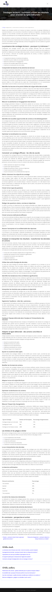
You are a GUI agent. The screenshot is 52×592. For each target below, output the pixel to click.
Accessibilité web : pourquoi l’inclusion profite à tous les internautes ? (19, 573)
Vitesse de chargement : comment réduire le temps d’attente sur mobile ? (38, 538)
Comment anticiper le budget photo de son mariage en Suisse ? (17, 559)
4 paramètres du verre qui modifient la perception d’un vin (16, 554)
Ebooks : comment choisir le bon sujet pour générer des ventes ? (13, 538)
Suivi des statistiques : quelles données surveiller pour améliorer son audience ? (21, 575)
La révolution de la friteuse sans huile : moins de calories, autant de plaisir (20, 550)
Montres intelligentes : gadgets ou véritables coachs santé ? (16, 577)
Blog (4, 27)
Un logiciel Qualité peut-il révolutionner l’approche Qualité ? (16, 556)
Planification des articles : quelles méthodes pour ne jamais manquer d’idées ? (21, 570)
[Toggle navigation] (47, 4)
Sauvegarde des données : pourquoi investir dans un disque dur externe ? (20, 552)
